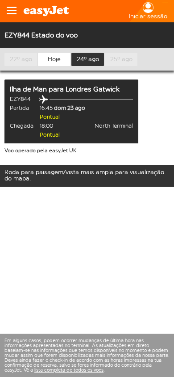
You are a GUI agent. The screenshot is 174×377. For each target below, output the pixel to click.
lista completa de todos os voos (69, 370)
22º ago (21, 59)
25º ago (121, 59)
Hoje (54, 59)
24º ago (88, 59)
